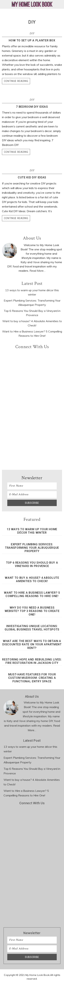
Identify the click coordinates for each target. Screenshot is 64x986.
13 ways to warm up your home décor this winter (32, 531)
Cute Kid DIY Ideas (32, 177)
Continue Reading (16, 81)
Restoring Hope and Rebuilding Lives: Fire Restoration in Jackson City (32, 661)
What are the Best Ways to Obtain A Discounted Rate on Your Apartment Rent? (32, 644)
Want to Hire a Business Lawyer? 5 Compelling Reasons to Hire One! (32, 594)
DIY (32, 33)
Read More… (38, 270)
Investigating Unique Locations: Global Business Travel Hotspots (32, 627)
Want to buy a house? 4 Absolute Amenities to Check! (32, 579)
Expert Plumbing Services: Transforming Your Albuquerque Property (32, 548)
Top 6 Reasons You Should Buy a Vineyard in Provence (32, 564)
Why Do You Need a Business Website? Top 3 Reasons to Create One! (32, 611)
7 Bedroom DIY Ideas (32, 106)
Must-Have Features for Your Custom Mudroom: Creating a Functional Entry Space (32, 678)
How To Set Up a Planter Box (32, 40)
